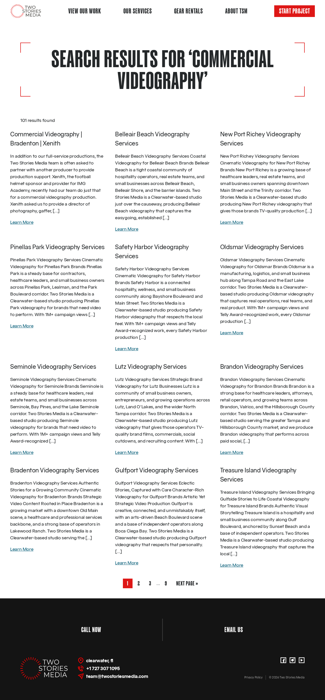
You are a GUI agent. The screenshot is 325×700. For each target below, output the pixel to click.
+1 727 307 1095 (103, 668)
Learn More (21, 222)
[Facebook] (283, 660)
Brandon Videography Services (261, 367)
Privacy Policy (253, 677)
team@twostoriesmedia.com (117, 676)
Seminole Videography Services (53, 367)
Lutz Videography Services (150, 367)
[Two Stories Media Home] (26, 11)
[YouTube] (302, 660)
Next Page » (187, 584)
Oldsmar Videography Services (262, 247)
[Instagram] (292, 660)
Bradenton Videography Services (54, 470)
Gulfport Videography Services (156, 470)
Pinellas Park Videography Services (57, 247)
